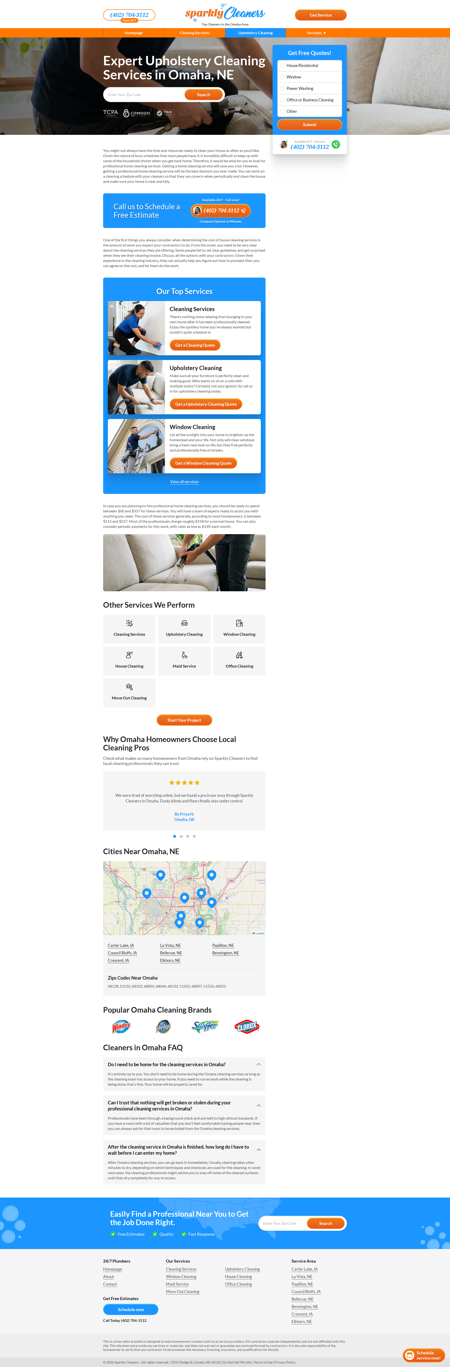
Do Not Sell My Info (237, 1362)
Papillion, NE (223, 945)
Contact (110, 1284)
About (108, 1276)
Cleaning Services (195, 32)
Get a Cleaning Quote (195, 345)
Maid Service (177, 1284)
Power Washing (300, 88)
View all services (184, 481)
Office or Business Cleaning (310, 99)
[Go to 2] (181, 836)
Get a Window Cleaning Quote (203, 463)
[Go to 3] (187, 836)
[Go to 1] (174, 836)
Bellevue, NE (171, 952)
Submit (309, 124)
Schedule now (131, 1309)
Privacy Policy (285, 1362)
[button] (201, 893)
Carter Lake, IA (121, 945)
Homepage (134, 32)
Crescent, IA (118, 960)
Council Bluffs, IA (122, 952)
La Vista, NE (170, 945)
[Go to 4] (194, 836)
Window (294, 76)
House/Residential (302, 65)
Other (292, 111)
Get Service (321, 15)
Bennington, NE (225, 952)
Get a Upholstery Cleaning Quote (206, 404)
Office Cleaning (238, 1284)
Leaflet (259, 933)
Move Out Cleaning (182, 1291)
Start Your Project (184, 720)
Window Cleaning (181, 1276)
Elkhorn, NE (170, 960)
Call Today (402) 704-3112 (124, 1320)
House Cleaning (238, 1276)
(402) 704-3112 (129, 15)
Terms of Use (263, 1362)
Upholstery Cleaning (255, 32)
